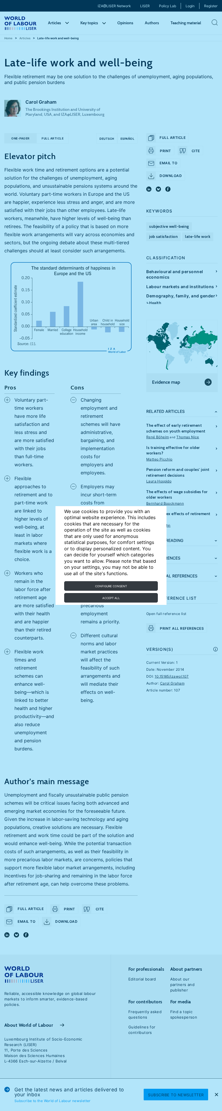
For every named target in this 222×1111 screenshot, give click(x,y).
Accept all (111, 598)
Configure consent (111, 586)
